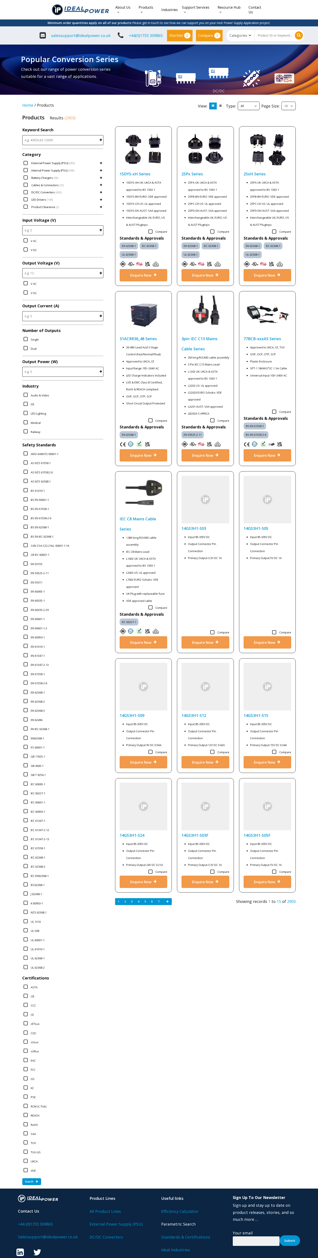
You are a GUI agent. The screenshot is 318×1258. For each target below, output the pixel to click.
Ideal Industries (175, 1249)
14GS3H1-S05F (257, 835)
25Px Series (192, 173)
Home (27, 105)
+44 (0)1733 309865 (35, 1224)
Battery (284, 96)
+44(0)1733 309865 (146, 35)
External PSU (153, 96)
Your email (243, 1233)
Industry (30, 386)
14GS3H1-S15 (256, 715)
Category (31, 154)
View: (202, 106)
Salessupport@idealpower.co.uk (48, 1236)
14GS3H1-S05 (256, 528)
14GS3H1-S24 (132, 835)
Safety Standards (39, 444)
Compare (208, 35)
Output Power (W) (40, 361)
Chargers (284, 103)
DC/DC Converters (106, 1237)
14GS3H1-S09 (132, 715)
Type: (231, 106)
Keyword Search (37, 129)
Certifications (35, 978)
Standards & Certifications (185, 1237)
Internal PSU (186, 96)
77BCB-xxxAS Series (262, 338)
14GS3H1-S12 (193, 715)
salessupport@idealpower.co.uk (81, 35)
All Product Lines (105, 1211)
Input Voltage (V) (39, 220)
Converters (218, 97)
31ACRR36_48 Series (138, 338)
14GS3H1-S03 (193, 528)
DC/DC (219, 90)
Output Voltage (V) (40, 263)
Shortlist (178, 35)
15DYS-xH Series (135, 173)
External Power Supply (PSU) (116, 1224)
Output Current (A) (40, 305)
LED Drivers (251, 96)
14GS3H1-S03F (194, 835)
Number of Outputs (41, 330)
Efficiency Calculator (180, 1211)
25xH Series (255, 173)
